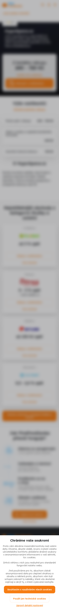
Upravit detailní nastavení (29, 605)
